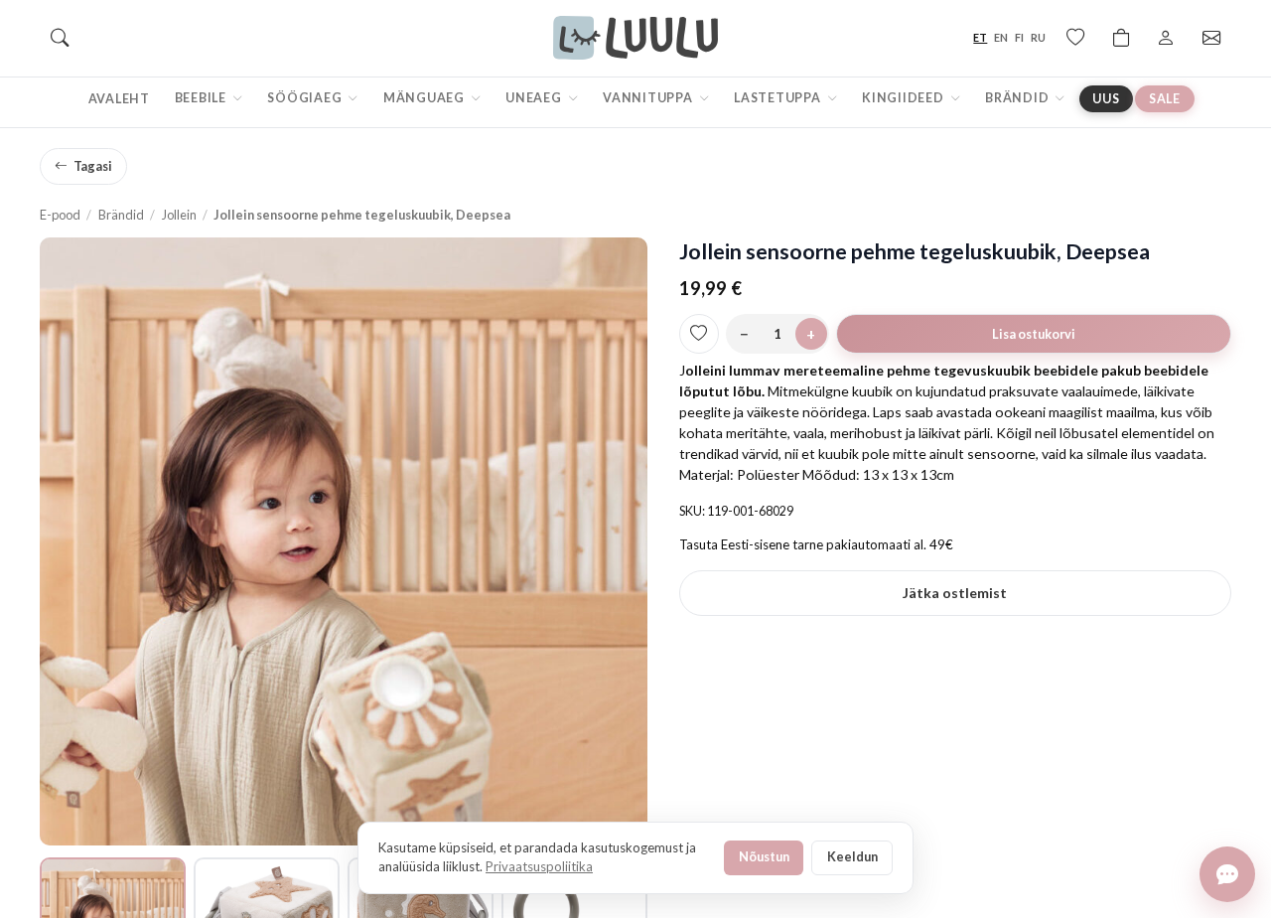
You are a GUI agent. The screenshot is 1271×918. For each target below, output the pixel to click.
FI (1019, 37)
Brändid (1018, 97)
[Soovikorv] (1075, 38)
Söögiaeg (306, 97)
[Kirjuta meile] (1227, 874)
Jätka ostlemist (955, 592)
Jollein (179, 215)
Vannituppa (649, 97)
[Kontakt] (1211, 38)
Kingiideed (904, 97)
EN (1001, 37)
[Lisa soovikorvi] (699, 334)
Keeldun (852, 856)
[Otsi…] (59, 38)
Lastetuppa (778, 97)
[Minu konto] (1166, 38)
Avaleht (119, 98)
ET (980, 37)
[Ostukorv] (1121, 38)
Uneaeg (534, 97)
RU (1038, 37)
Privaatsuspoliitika (539, 866)
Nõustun (764, 856)
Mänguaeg (425, 97)
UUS (1105, 98)
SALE (1165, 98)
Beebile (202, 97)
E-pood (60, 215)
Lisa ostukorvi (1033, 334)
